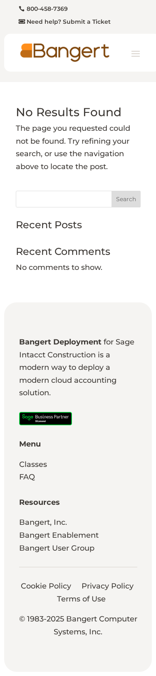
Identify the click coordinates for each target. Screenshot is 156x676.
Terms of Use (81, 599)
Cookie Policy (46, 586)
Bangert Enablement (59, 535)
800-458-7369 (47, 8)
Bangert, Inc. (43, 522)
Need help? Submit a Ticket (69, 21)
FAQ (27, 476)
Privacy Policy (108, 586)
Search (126, 199)
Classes (33, 464)
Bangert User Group (56, 548)
